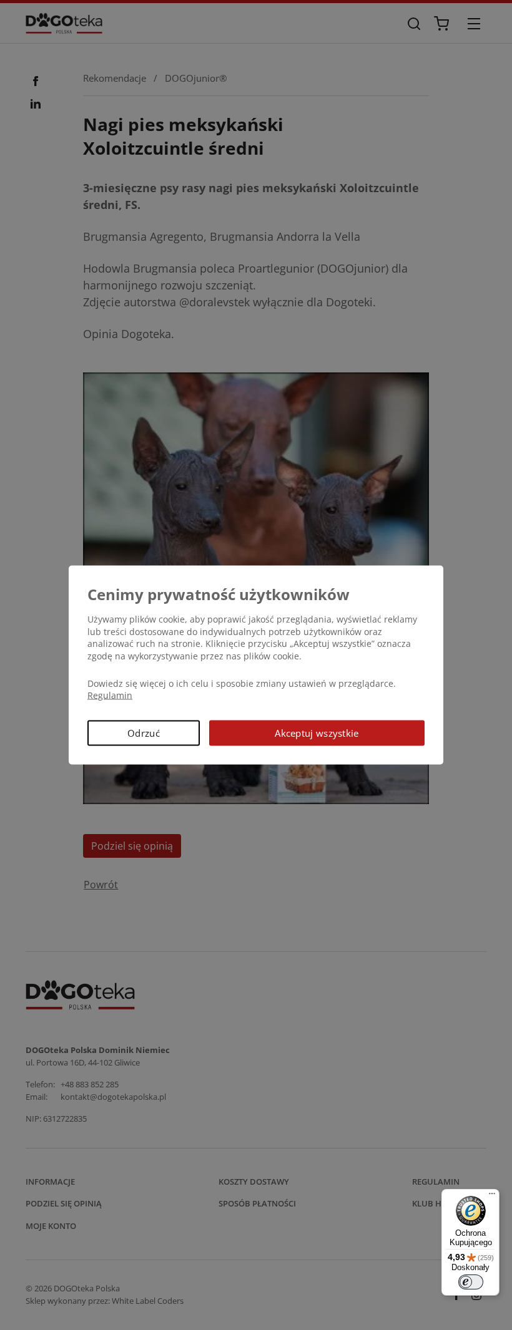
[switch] (470, 1281)
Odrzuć (143, 732)
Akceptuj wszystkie (316, 732)
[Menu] (492, 1196)
